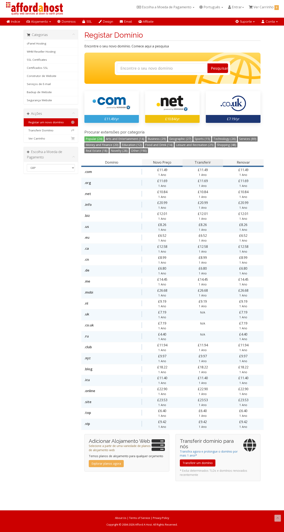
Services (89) (247, 139)
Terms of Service (139, 518)
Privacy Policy (161, 518)
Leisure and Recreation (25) (195, 145)
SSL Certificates (37, 60)
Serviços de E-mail (39, 84)
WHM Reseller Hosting (41, 51)
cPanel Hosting (36, 43)
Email (127, 21)
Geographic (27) (180, 139)
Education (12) (132, 145)
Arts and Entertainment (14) (125, 139)
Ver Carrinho (36, 138)
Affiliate (147, 21)
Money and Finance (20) (102, 145)
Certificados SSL (37, 68)
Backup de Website (39, 92)
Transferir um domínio (198, 463)
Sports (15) (202, 139)
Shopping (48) (226, 145)
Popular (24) (94, 139)
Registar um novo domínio (45, 122)
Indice (15, 21)
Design (107, 21)
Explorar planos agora (106, 463)
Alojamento (39, 21)
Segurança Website (39, 100)
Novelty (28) (119, 151)
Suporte (246, 21)
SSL (89, 21)
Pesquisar (219, 68)
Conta (270, 21)
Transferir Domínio (40, 130)
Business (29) (157, 139)
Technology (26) (224, 139)
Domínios (68, 21)
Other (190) (139, 151)
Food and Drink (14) (159, 145)
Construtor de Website (41, 76)
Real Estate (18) (96, 151)
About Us (120, 518)
